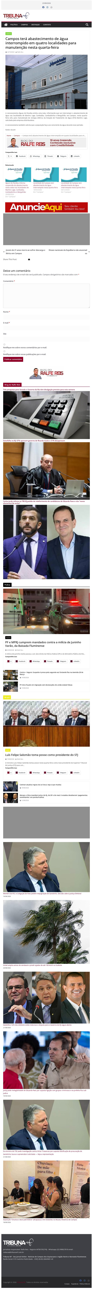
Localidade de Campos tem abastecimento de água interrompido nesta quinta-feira (73, 185)
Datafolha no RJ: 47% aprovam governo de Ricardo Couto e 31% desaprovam (34, 440)
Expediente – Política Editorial (80, 1284)
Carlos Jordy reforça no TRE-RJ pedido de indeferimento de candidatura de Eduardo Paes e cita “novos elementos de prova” (44, 502)
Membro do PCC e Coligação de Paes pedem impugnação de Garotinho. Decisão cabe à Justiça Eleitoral (42, 893)
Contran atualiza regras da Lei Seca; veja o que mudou (40, 785)
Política (13, 25)
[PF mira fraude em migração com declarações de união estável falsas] (10, 687)
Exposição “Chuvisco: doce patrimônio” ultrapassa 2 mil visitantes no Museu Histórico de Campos (40, 1220)
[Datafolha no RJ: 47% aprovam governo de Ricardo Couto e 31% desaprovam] (46, 444)
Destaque (35, 25)
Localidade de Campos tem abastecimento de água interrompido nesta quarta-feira (45, 185)
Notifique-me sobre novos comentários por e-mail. (25, 347)
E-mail (6, 323)
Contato (47, 25)
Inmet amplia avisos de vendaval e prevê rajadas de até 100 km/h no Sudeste (32, 965)
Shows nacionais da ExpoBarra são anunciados (68, 252)
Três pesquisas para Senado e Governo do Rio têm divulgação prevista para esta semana (39, 389)
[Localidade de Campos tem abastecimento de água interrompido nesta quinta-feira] (74, 174)
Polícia (8, 637)
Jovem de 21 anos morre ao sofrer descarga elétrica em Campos (25, 252)
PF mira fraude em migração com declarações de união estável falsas (46, 685)
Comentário (9, 281)
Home (9, 135)
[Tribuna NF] (6, 24)
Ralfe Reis (20, 52)
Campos (24, 25)
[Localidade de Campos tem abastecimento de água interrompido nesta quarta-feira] (46, 174)
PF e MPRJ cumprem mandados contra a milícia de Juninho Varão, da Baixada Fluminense (43, 643)
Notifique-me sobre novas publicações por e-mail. (24, 354)
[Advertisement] (46, 229)
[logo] (18, 1240)
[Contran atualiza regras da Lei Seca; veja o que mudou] (10, 786)
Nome (6, 312)
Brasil (8, 750)
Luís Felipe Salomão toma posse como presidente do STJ (41, 755)
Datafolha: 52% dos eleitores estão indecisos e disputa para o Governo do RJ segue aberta (37, 1025)
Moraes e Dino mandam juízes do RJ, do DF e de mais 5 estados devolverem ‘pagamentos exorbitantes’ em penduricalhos (53, 796)
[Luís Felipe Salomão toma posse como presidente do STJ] (46, 724)
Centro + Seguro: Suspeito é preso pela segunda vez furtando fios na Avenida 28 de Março (51, 673)
